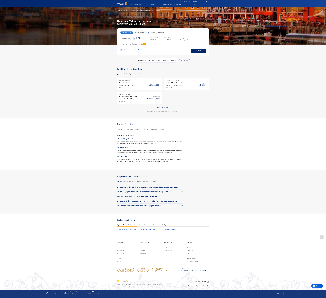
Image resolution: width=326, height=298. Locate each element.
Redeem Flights (140, 32)
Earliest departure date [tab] (131, 74)
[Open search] (195, 5)
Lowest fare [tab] (142, 74)
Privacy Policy (74, 292)
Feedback (188, 1)
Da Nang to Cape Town (148, 229)
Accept (277, 293)
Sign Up (206, 4)
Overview (121, 129)
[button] (127, 39)
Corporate (177, 4)
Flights (119, 181)
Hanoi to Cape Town (170, 229)
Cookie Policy (59, 294)
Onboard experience (129, 181)
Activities (137, 129)
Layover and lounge (143, 181)
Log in (199, 4)
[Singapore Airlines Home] (122, 5)
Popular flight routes (165, 225)
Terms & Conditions (84, 292)
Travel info (154, 4)
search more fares (163, 107)
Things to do (129, 129)
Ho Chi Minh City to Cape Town (126, 229)
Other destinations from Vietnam (148, 225)
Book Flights (127, 32)
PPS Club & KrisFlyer (165, 4)
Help (181, 1)
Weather (162, 129)
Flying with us (143, 4)
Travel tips (153, 181)
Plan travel (134, 4)
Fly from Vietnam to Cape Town (127, 225)
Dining (146, 129)
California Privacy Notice (95, 294)
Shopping (154, 129)
